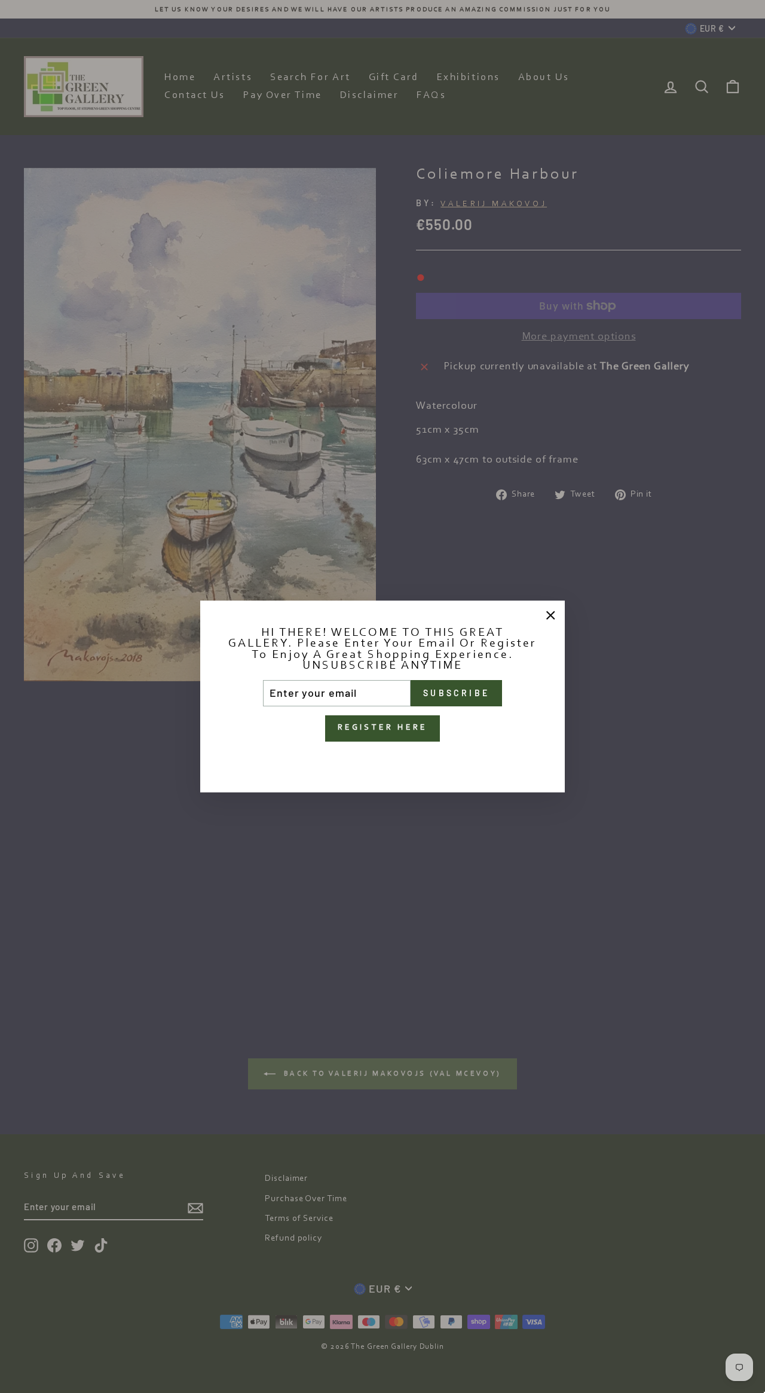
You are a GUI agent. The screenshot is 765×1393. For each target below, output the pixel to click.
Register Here (383, 728)
